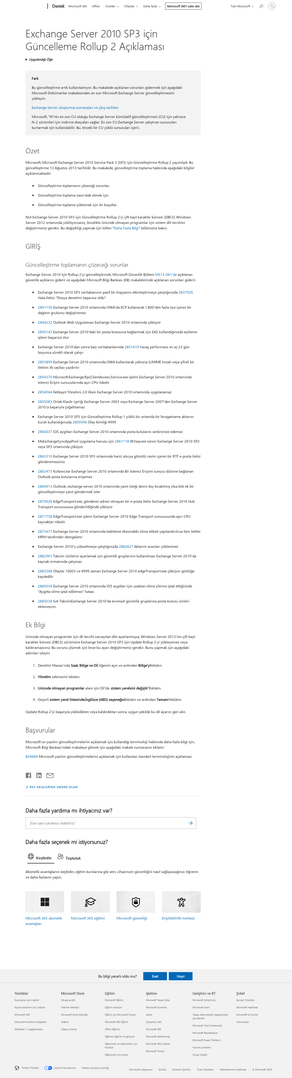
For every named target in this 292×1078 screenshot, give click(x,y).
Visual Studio (200, 1054)
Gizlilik (162, 1069)
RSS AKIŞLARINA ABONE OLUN (54, 787)
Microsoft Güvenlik (156, 1007)
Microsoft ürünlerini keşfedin (30, 1022)
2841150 (45, 307)
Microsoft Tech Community (207, 1025)
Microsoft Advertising (158, 1036)
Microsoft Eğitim (114, 1000)
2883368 (45, 570)
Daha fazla (150, 6)
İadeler (65, 1022)
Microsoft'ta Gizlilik (247, 1014)
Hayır (181, 976)
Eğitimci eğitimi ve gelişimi (120, 1036)
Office (96, 6)
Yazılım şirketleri (202, 1047)
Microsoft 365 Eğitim (116, 1022)
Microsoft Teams (155, 1051)
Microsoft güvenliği (132, 918)
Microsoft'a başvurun (140, 1069)
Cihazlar (129, 6)
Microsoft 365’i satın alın (183, 6)
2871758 (45, 516)
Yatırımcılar (242, 1022)
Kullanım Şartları (181, 1069)
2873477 (45, 531)
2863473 (45, 471)
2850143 (45, 331)
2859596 (80, 422)
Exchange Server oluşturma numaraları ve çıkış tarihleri (75, 107)
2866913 (45, 486)
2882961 (45, 555)
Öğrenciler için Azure (116, 1054)
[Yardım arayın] (261, 6)
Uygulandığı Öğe (40, 59)
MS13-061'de (166, 274)
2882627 (126, 546)
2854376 (45, 376)
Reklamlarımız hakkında (233, 1069)
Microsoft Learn (201, 1007)
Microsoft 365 (77, 6)
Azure (149, 1014)
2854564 (45, 391)
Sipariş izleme (69, 1029)
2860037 (45, 431)
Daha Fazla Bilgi (126, 227)
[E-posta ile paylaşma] (48, 774)
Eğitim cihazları (113, 1007)
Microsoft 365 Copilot (158, 1043)
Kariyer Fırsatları (245, 1000)
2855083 (45, 401)
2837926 (186, 292)
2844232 (45, 322)
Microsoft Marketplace (205, 1032)
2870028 (45, 501)
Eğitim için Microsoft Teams (120, 1014)
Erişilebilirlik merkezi (178, 918)
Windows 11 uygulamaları (29, 1029)
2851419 (132, 346)
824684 (32, 756)
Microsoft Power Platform (207, 1040)
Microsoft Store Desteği (74, 1014)
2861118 (122, 441)
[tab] (40, 857)
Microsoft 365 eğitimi (88, 918)
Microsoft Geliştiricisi (204, 1000)
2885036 (45, 586)
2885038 (45, 601)
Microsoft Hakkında (247, 1007)
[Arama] (190, 823)
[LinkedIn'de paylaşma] (37, 774)
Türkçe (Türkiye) (30, 1067)
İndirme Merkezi (70, 1007)
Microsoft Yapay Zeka (158, 1000)
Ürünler (110, 6)
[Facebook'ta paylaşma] (29, 774)
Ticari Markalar (205, 1069)
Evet (155, 976)
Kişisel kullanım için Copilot (30, 1007)
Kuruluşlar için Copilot (27, 1000)
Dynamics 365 (154, 1022)
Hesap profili (68, 1000)
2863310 (45, 456)
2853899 (45, 361)
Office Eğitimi (112, 1029)
